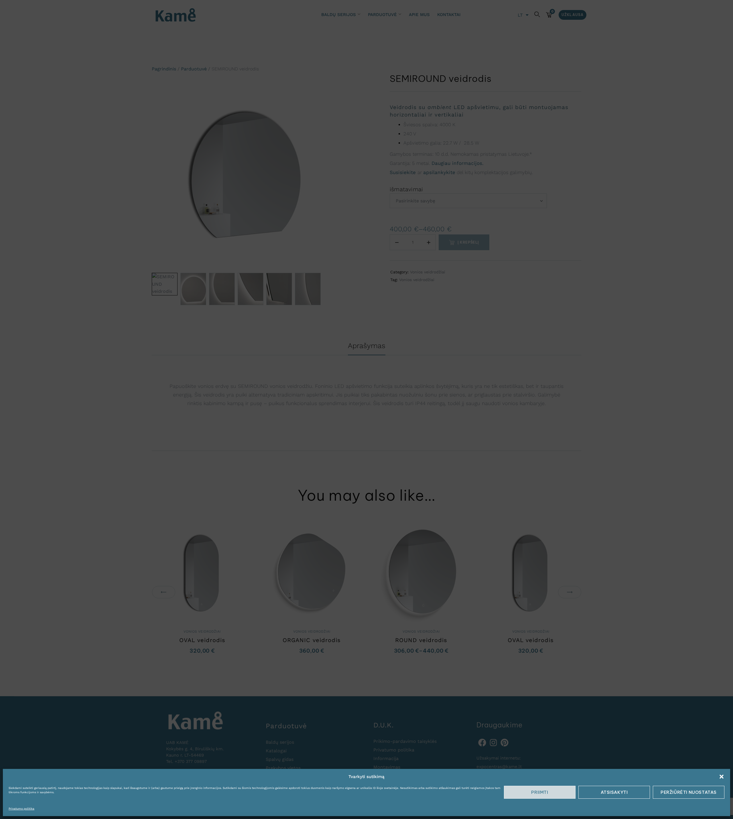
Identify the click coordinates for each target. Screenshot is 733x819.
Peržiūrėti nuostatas (689, 792)
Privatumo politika (21, 808)
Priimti (539, 792)
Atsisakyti (614, 792)
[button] (721, 776)
